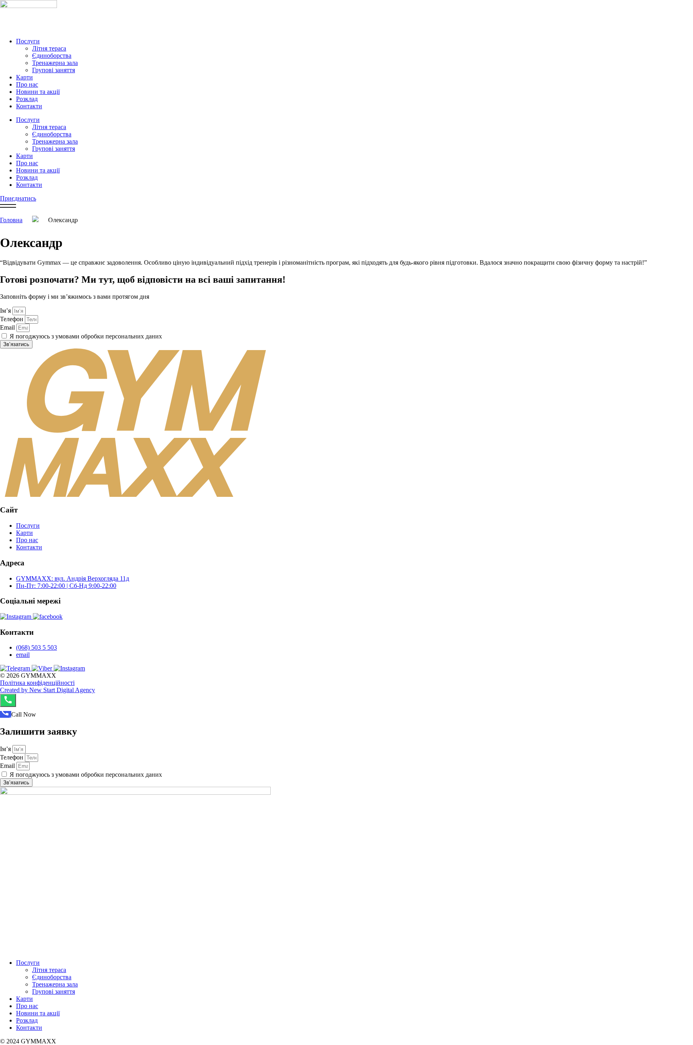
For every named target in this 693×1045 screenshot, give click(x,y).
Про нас (27, 84)
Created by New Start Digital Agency (47, 690)
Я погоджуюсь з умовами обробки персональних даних (86, 336)
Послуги (28, 41)
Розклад (27, 98)
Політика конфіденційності (37, 682)
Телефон (12, 319)
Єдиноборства (51, 55)
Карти (24, 77)
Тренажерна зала (55, 62)
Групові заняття (53, 70)
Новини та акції (38, 91)
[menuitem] (5, 714)
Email (8, 327)
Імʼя (6, 310)
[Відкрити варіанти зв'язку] (8, 700)
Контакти (29, 106)
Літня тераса (49, 48)
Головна (11, 220)
